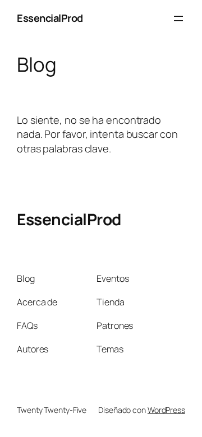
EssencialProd (50, 18)
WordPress (166, 410)
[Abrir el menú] (178, 18)
